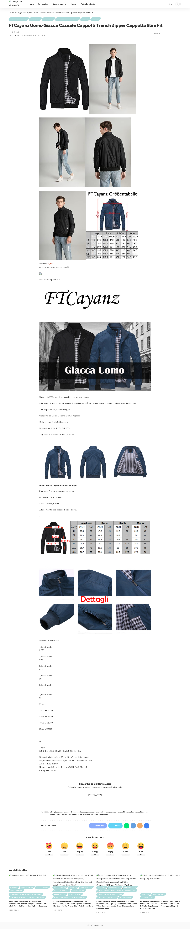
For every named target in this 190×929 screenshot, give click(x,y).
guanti (68, 814)
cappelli (121, 812)
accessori (68, 812)
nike (84, 814)
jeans (74, 814)
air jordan (105, 812)
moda (79, 814)
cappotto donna (142, 812)
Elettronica (42, 887)
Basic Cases (86, 887)
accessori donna (79, 812)
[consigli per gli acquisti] (16, 4)
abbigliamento (56, 812)
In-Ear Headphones (107, 897)
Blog (18, 12)
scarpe (90, 814)
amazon (113, 812)
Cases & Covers (61, 890)
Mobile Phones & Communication (25, 894)
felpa (52, 814)
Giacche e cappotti (67, 19)
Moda (85, 19)
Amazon (35, 19)
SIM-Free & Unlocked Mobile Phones (27, 897)
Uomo (95, 19)
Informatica (16, 890)
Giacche (48, 19)
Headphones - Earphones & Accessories (116, 890)
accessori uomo (93, 812)
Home (11, 12)
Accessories (60, 887)
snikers (96, 814)
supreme (104, 814)
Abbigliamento (18, 19)
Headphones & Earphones (110, 894)
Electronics (27, 887)
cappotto (130, 812)
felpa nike (60, 814)
